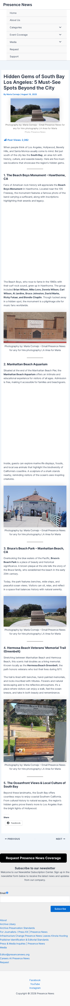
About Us (15, 20)
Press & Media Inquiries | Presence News (22, 943)
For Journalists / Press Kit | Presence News (24, 931)
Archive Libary (8, 924)
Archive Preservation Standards (17, 928)
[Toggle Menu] (59, 27)
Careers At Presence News (15, 958)
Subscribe (60, 908)
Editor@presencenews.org (14, 954)
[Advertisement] (35, 242)
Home (13, 13)
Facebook (35, 980)
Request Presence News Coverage (33, 858)
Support (14, 56)
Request (14, 49)
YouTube (35, 984)
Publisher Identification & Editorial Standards (24, 939)
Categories (16, 27)
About (3, 920)
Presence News (17, 4)
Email (3, 893)
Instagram (35, 988)
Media (13, 42)
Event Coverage (19, 34)
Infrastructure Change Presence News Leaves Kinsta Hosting (34, 935)
